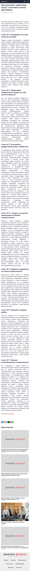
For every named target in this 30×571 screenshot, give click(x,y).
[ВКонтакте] (2, 422)
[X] (8, 422)
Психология (9, 564)
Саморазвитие (19, 564)
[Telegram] (6, 422)
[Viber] (11, 422)
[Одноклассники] (4, 422)
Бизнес (6, 560)
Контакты (19, 567)
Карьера (13, 560)
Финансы (11, 567)
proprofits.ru (10, 413)
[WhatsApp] (13, 422)
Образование (22, 560)
